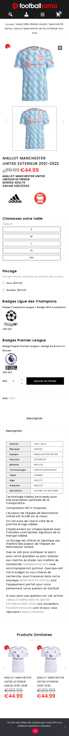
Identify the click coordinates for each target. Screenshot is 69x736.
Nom (14, 283)
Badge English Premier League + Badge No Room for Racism (34, 348)
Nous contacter (33, 612)
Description (34, 418)
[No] (64, 727)
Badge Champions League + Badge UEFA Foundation (34, 307)
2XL (31, 257)
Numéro (16, 290)
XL (31, 250)
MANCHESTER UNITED (34, 580)
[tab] (34, 418)
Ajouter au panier (45, 381)
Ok (35, 731)
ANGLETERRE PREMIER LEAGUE (31, 24)
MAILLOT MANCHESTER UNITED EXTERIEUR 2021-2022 (28, 602)
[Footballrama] (34, 5)
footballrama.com (35, 564)
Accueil (10, 24)
